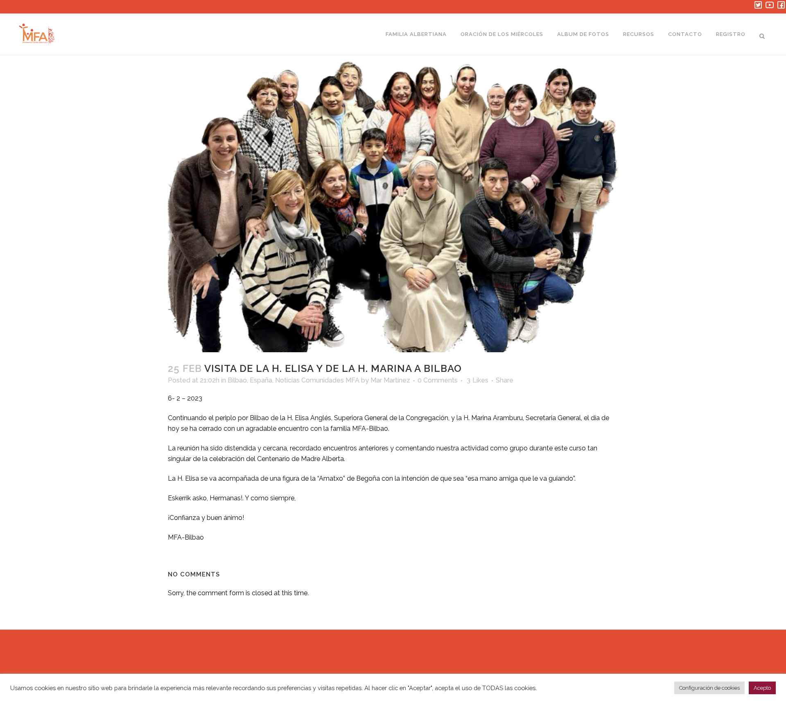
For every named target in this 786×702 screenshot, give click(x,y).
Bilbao (237, 380)
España (261, 380)
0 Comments (438, 380)
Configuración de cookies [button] (709, 688)
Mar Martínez (390, 380)
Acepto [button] (762, 688)
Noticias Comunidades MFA (317, 380)
